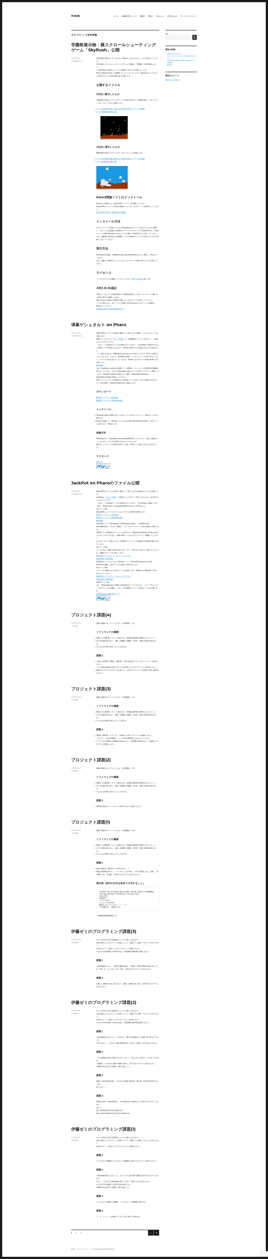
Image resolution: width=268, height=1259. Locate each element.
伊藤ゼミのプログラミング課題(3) (103, 931)
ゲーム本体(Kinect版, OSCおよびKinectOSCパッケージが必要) (120, 109)
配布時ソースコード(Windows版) (109, 400)
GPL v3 (99, 462)
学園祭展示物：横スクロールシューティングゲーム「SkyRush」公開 (113, 47)
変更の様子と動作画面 (104, 559)
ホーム (116, 16)
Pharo (81, 61)
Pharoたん (160, 16)
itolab (75, 15)
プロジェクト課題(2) (91, 759)
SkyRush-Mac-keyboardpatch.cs (109, 309)
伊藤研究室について (129, 16)
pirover (169, 65)
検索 (166, 34)
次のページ (156, 1235)
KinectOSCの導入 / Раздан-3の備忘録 (111, 212)
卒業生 (150, 16)
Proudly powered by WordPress (103, 1249)
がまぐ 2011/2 (118, 339)
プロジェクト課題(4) (91, 614)
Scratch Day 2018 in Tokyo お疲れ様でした (181, 60)
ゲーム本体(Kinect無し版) (106, 112)
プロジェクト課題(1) (90, 822)
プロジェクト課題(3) (91, 688)
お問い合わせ (172, 16)
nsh (176, 80)
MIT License (136, 279)
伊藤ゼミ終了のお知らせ (174, 54)
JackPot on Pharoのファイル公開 (105, 482)
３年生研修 (74, 61)
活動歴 (142, 16)
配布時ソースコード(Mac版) (107, 397)
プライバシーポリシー (188, 16)
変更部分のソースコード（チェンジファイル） (113, 556)
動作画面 (99, 365)
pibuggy (170, 62)
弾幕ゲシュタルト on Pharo (98, 324)
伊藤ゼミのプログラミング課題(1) (103, 1129)
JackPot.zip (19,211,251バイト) (108, 594)
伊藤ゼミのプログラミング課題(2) (103, 1002)
